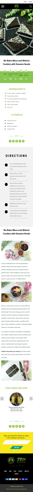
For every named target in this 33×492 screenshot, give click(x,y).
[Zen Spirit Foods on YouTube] (20, 466)
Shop (10, 471)
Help (25, 1)
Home (5, 471)
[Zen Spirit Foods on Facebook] (10, 466)
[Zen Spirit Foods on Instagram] (16, 466)
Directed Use (23, 489)
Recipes (20, 471)
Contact (17, 474)
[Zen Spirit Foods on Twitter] (13, 466)
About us (27, 471)
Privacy (16, 489)
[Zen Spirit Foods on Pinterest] (23, 466)
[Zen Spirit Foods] (16, 6)
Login (30, 1)
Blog (15, 471)
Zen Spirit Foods (18, 486)
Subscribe (16, 447)
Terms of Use (9, 489)
